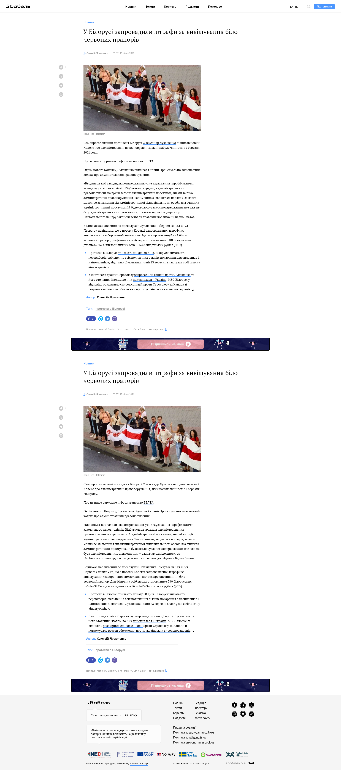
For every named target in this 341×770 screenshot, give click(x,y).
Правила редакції (184, 727)
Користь (170, 6)
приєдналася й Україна (149, 279)
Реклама (200, 713)
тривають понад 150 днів (136, 252)
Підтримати (324, 6)
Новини (130, 6)
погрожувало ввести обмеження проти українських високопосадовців (139, 289)
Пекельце (215, 6)
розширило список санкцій (123, 284)
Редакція (200, 703)
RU (296, 7)
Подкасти (192, 6)
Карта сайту (202, 717)
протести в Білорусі (110, 308)
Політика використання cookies (193, 742)
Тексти (150, 6)
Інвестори (200, 708)
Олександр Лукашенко (159, 142)
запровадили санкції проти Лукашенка (162, 274)
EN (291, 7)
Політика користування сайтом (193, 732)
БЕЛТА (148, 161)
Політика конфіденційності (190, 737)
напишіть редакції (139, 763)
